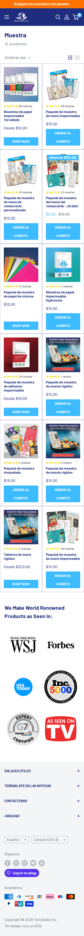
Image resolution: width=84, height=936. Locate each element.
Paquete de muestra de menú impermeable (63, 114)
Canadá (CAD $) (46, 840)
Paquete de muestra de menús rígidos (61, 384)
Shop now (21, 141)
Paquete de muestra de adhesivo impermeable (19, 386)
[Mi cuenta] (67, 17)
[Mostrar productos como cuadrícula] (70, 58)
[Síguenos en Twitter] (16, 863)
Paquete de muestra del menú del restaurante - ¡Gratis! (62, 202)
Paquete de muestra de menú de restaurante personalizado (19, 204)
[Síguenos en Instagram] (25, 863)
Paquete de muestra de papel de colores (19, 294)
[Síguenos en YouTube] (33, 863)
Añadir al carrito (63, 137)
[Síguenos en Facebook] (7, 863)
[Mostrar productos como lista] (77, 58)
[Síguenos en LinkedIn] (42, 863)
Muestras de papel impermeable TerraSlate (18, 116)
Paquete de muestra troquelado (19, 470)
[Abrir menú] (6, 17)
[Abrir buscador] (58, 17)
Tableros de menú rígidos (17, 556)
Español (13, 840)
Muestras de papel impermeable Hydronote (60, 296)
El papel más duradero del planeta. (42, 4)
